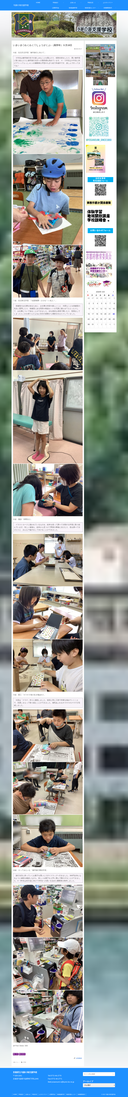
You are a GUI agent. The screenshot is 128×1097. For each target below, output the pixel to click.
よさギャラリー (43, 1094)
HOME (15, 1094)
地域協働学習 (60, 1094)
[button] (113, 1074)
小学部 (16, 1054)
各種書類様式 (81, 1094)
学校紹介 (21, 1094)
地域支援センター (71, 1094)
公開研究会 (52, 1094)
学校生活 (34, 1094)
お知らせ (27, 1094)
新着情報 (23, 1054)
